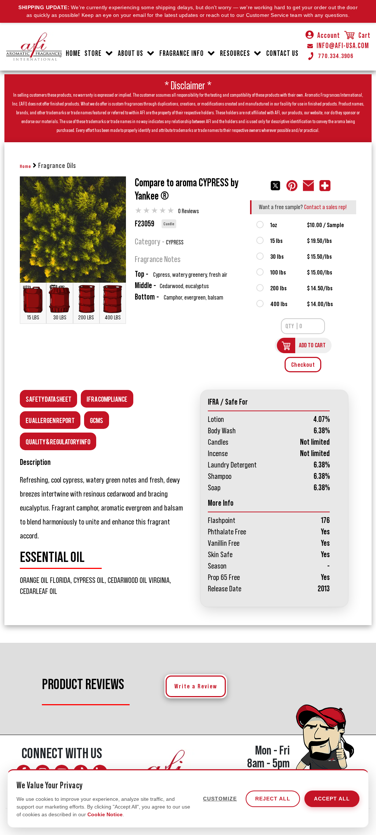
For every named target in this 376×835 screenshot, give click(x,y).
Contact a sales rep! (325, 207)
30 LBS (59, 317)
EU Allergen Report (50, 420)
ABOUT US (130, 53)
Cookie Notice (105, 814)
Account (328, 35)
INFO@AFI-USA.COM (343, 46)
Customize (220, 799)
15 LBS (33, 317)
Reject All (272, 799)
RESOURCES (235, 53)
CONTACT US (282, 53)
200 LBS (86, 317)
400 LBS (113, 317)
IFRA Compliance (107, 398)
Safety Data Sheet (48, 398)
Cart (363, 35)
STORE (93, 53)
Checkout (303, 364)
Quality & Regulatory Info (58, 441)
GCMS (96, 420)
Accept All (332, 799)
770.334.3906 (336, 56)
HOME (73, 53)
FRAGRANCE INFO (181, 53)
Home (25, 166)
